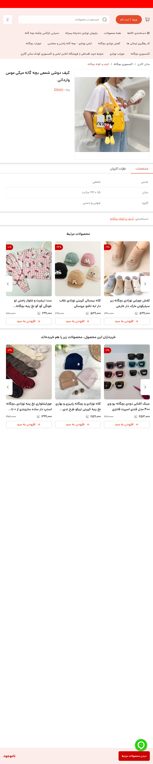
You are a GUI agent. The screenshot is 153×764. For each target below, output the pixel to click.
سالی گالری (143, 64)
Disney (59, 89)
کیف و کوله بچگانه (98, 64)
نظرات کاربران (118, 168)
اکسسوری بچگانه (123, 64)
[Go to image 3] (107, 155)
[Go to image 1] (115, 155)
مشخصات (142, 168)
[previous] (145, 284)
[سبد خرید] (147, 19)
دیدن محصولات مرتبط (134, 756)
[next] (8, 284)
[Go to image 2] (110, 155)
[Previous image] (80, 114)
